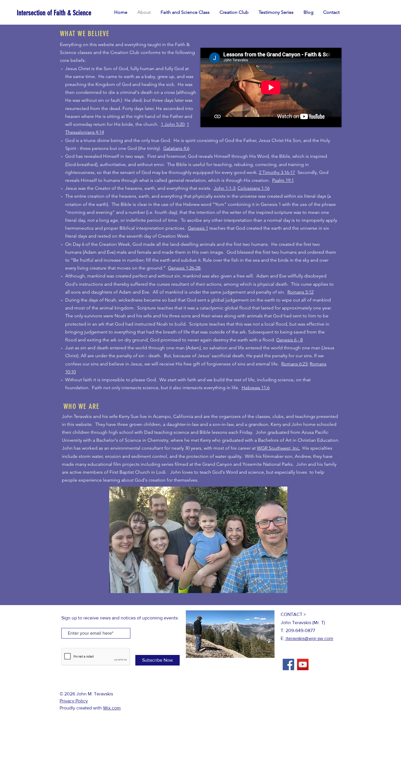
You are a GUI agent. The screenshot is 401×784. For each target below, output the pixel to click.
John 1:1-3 (224, 188)
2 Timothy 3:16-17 (277, 172)
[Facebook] (288, 664)
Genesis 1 (198, 228)
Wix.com (112, 707)
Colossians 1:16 (253, 188)
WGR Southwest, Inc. (278, 448)
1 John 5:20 (172, 124)
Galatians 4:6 (176, 148)
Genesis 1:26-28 (184, 268)
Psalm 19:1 (283, 180)
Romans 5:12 (300, 292)
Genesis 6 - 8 (289, 340)
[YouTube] (303, 664)
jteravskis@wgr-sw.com (308, 638)
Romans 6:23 (294, 364)
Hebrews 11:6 (255, 387)
